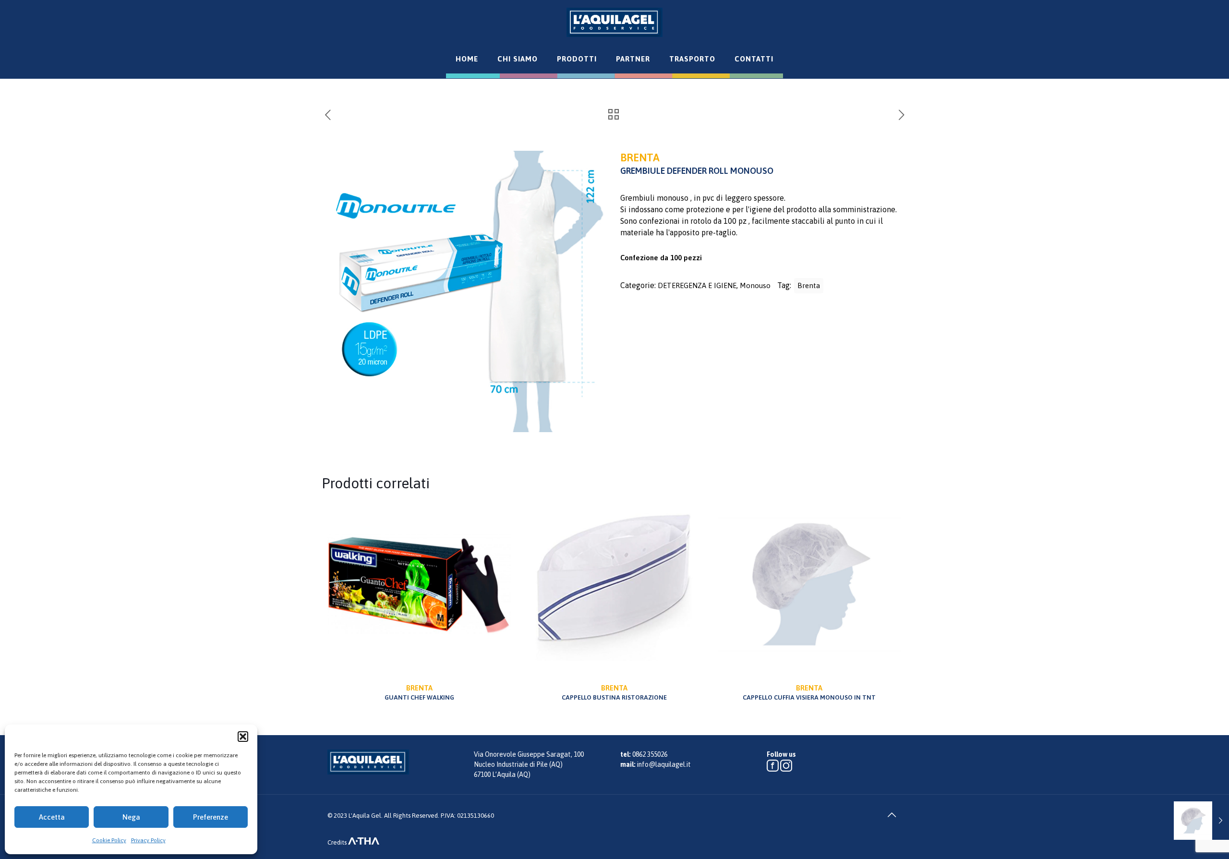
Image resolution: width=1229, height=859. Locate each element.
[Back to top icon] (891, 815)
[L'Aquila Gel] (614, 22)
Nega (131, 817)
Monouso (755, 285)
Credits (337, 842)
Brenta (808, 285)
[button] (243, 736)
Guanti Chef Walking (419, 692)
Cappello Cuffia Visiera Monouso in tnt (809, 692)
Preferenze (210, 817)
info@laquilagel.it (664, 764)
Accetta (52, 817)
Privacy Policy (148, 840)
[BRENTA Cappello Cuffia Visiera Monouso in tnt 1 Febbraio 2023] (1201, 820)
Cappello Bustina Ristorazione (614, 692)
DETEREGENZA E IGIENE (697, 285)
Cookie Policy (109, 840)
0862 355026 (649, 754)
